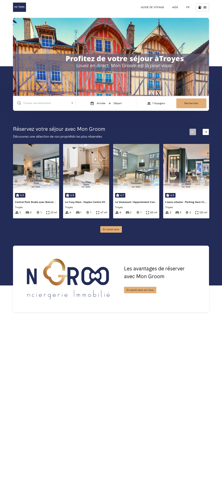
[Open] (72, 102)
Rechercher (191, 103)
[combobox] (46, 103)
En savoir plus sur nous (140, 289)
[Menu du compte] (202, 7)
